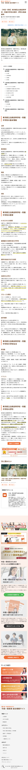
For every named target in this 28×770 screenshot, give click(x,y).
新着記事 (5, 722)
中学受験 (5, 21)
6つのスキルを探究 (10, 86)
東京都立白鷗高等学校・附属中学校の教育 (14, 83)
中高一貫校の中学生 (7, 728)
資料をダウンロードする (13, 626)
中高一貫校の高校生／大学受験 (9, 730)
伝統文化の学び (10, 93)
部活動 (8, 104)
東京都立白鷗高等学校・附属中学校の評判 (14, 110)
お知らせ (5, 750)
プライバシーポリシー (6, 762)
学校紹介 (12, 21)
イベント (8, 106)
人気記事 (5, 716)
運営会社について (5, 757)
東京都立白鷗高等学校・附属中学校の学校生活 (14, 101)
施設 (7, 77)
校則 (7, 79)
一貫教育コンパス (6, 739)
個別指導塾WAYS (6, 745)
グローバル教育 (10, 95)
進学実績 (8, 97)
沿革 (7, 73)
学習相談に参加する (13, 657)
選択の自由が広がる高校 (12, 91)
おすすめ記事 (5, 719)
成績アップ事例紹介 (7, 733)
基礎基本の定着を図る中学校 (13, 88)
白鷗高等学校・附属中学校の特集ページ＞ (17, 25)
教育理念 (8, 75)
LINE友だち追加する (13, 595)
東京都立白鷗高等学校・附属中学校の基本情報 (14, 70)
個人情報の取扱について (7, 759)
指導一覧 (5, 747)
